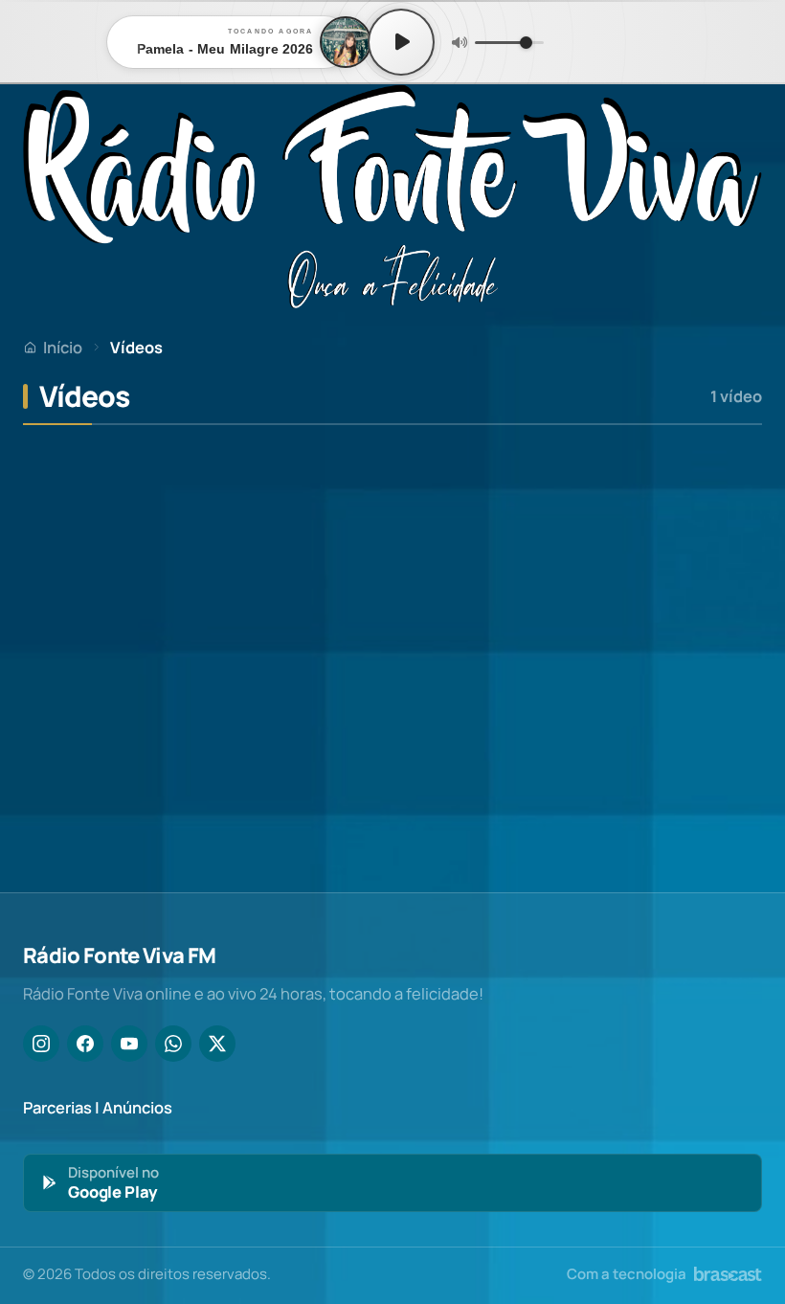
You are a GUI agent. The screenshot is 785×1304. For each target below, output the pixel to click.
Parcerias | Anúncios (97, 1107)
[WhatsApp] (173, 1043)
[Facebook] (85, 1043)
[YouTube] (129, 1043)
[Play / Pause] (401, 42)
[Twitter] (217, 1043)
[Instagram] (41, 1043)
